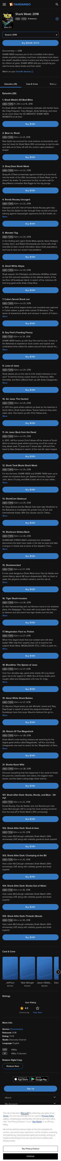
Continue (30, 1156)
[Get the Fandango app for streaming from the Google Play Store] (39, 1079)
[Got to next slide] (58, 972)
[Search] (57, 4)
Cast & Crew (32, 84)
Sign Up (30, 1088)
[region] (30, 1133)
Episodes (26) (10, 84)
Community (24, 1012)
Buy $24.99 (35, 43)
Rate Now (37, 1012)
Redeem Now (13, 1066)
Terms (5, 1116)
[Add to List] (57, 18)
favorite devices (23, 71)
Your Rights (37, 1122)
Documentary (16, 1029)
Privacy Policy (48, 1116)
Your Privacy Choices (30, 1149)
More (5, 216)
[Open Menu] (4, 4)
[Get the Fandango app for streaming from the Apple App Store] (21, 1079)
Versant (25, 1113)
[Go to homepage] (20, 4)
